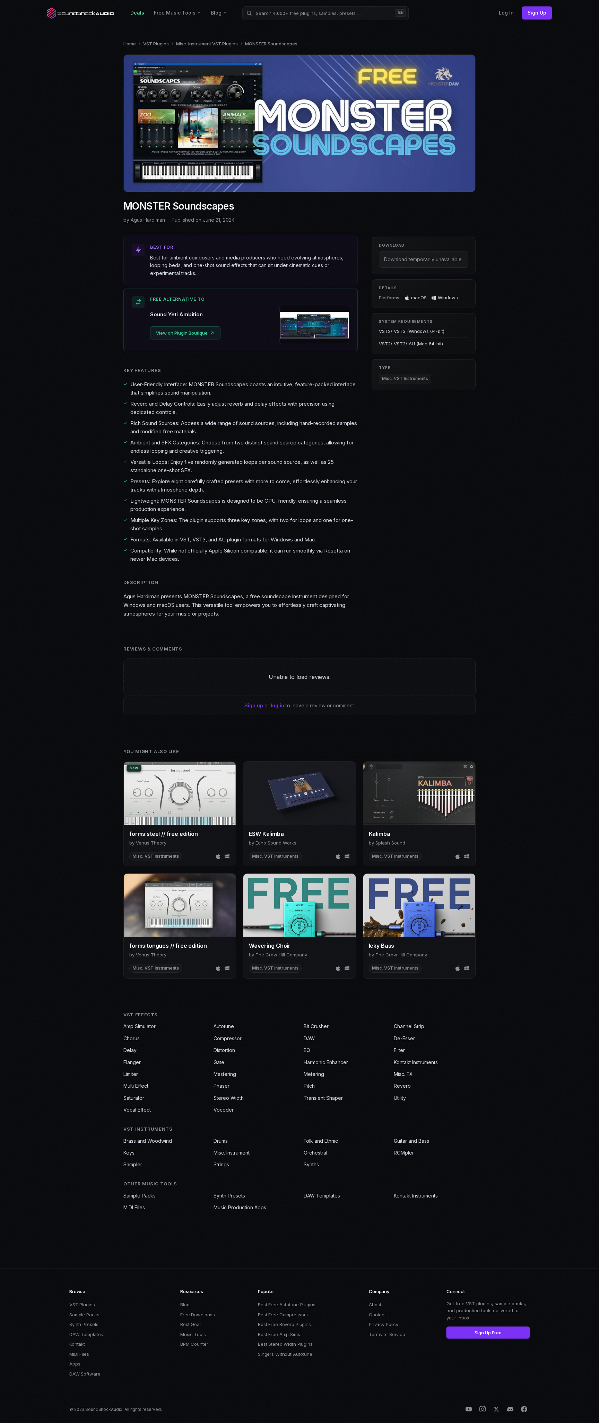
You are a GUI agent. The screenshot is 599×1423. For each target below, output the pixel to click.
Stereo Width (229, 1098)
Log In (506, 13)
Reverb (402, 1086)
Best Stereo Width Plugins (285, 1344)
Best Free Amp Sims (279, 1334)
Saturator (133, 1098)
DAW (309, 1038)
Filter (399, 1050)
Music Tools (193, 1334)
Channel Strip (409, 1026)
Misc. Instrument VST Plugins (207, 43)
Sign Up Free (488, 1332)
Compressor (228, 1038)
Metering (314, 1074)
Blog (216, 13)
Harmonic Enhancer (326, 1062)
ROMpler (404, 1153)
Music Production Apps (240, 1207)
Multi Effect (135, 1086)
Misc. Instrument (232, 1153)
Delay (130, 1050)
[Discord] (510, 1409)
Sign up (253, 705)
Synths (311, 1164)
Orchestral (315, 1153)
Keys (128, 1153)
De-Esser (404, 1038)
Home (129, 43)
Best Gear (190, 1324)
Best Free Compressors (283, 1314)
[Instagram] (482, 1409)
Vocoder (224, 1110)
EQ (307, 1050)
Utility (400, 1098)
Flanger (132, 1062)
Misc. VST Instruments (405, 378)
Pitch (309, 1086)
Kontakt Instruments (416, 1062)
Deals (137, 13)
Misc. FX (403, 1074)
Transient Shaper (323, 1098)
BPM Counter (194, 1344)
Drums (221, 1141)
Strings (221, 1164)
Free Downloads (197, 1314)
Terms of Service (387, 1334)
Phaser (221, 1086)
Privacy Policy (383, 1324)
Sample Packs (139, 1196)
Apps (74, 1364)
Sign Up (537, 13)
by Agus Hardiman (144, 220)
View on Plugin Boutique (182, 333)
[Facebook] (524, 1409)
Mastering (225, 1074)
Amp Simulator (139, 1026)
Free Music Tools (175, 13)
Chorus (131, 1038)
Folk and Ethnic (321, 1141)
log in (277, 705)
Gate (219, 1062)
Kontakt (77, 1344)
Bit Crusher (316, 1026)
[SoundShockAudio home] (81, 13)
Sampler (132, 1164)
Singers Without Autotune (285, 1354)
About (375, 1304)
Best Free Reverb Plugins (284, 1324)
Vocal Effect (137, 1110)
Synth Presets (229, 1196)
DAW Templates (322, 1196)
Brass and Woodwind (147, 1141)
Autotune (224, 1026)
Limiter (130, 1074)
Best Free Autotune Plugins (286, 1304)
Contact (377, 1314)
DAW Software (84, 1374)
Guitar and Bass (411, 1141)
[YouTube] (468, 1409)
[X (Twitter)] (496, 1409)
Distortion (224, 1050)
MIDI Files (134, 1207)
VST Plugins (156, 43)
